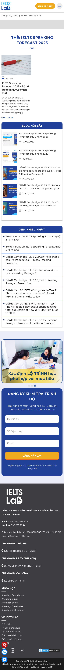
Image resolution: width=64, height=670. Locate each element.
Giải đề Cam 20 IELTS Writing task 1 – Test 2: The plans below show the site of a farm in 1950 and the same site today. (31, 293)
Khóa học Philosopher (12, 610)
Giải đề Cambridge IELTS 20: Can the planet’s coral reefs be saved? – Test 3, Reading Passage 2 (40, 170)
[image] (16, 64)
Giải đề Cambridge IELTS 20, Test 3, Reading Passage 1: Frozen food (31, 282)
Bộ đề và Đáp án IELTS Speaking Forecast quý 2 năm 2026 (33, 238)
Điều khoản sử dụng (11, 639)
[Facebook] (13, 650)
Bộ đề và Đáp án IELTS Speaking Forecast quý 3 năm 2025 (33, 248)
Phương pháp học (10, 628)
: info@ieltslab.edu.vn (15, 521)
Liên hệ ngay (45, 6)
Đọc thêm (7, 117)
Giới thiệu (6, 624)
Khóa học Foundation (12, 595)
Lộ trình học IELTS (11, 631)
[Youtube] (22, 650)
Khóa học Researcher (12, 606)
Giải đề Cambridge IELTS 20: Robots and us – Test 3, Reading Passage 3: (32, 272)
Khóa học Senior (9, 602)
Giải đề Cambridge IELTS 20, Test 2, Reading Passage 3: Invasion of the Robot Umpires (31, 322)
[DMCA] (49, 650)
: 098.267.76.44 (13, 525)
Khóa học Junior (9, 599)
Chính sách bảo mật (11, 635)
